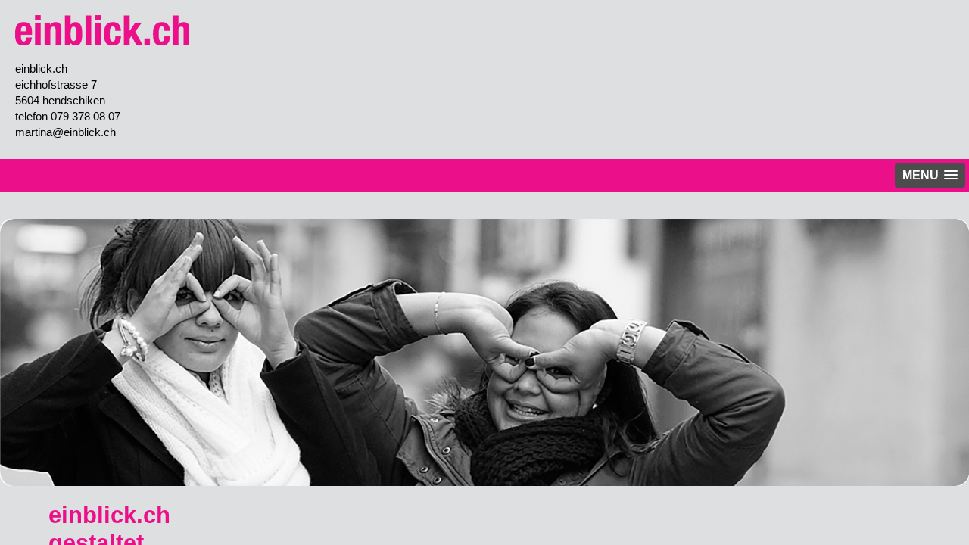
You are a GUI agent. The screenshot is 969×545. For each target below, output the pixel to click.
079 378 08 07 (85, 116)
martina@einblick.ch (65, 132)
